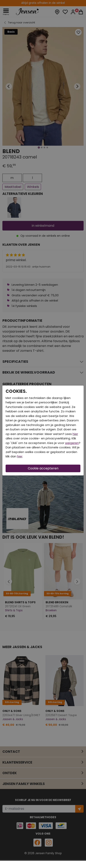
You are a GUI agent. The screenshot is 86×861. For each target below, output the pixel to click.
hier (75, 434)
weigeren (72, 443)
